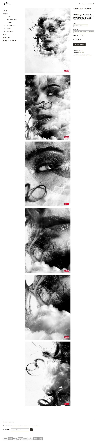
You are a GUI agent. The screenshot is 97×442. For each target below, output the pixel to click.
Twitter (89, 55)
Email (78, 55)
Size (74, 23)
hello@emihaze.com (84, 19)
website (79, 14)
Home (5, 11)
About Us (11, 422)
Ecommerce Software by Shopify (21, 426)
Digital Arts (79, 50)
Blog (4, 34)
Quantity (75, 35)
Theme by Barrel (35, 426)
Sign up (84, 4)
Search (5, 422)
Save (67, 70)
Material (75, 29)
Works (5, 14)
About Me (6, 37)
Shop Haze (81, 52)
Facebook (84, 55)
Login (90, 4)
